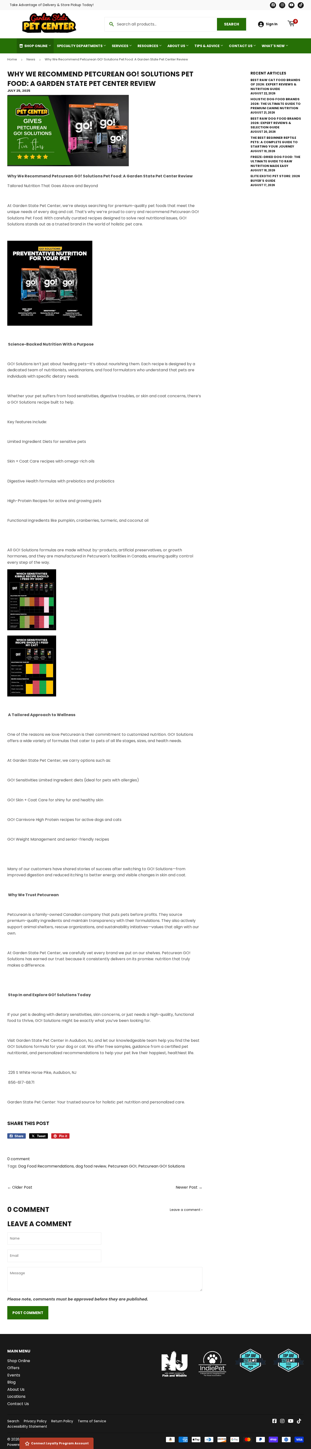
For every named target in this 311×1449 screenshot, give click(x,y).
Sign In (271, 24)
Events (13, 1375)
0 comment (18, 1159)
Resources (148, 45)
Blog (11, 1382)
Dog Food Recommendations (46, 1166)
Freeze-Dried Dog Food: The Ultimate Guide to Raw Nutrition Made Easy (275, 161)
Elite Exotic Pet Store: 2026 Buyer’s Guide (275, 178)
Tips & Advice (207, 45)
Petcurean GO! (122, 1166)
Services (120, 45)
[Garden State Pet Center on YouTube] (291, 1421)
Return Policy (62, 1421)
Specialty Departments (80, 45)
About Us (176, 45)
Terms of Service (92, 1421)
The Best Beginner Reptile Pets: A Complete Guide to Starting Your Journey (274, 142)
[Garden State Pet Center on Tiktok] (299, 1421)
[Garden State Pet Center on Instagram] (282, 1421)
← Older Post (19, 1187)
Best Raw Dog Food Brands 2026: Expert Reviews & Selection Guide (276, 123)
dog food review (91, 1166)
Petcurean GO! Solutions (161, 1166)
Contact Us (241, 45)
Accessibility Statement (27, 1426)
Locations (16, 1396)
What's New (273, 45)
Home (12, 59)
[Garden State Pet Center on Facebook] (274, 1421)
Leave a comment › (186, 1209)
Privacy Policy (35, 1421)
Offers (13, 1368)
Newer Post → (189, 1187)
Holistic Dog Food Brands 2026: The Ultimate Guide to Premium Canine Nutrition (276, 103)
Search (235, 24)
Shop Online (36, 45)
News (30, 59)
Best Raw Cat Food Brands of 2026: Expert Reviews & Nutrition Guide (275, 84)
